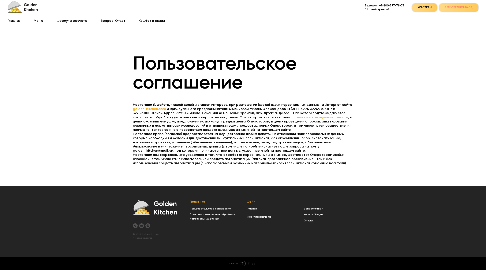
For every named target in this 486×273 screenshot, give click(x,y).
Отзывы (309, 220)
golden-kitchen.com (149, 109)
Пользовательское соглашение (210, 208)
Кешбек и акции (152, 21)
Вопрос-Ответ (113, 21)
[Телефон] (135, 225)
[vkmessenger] (147, 225)
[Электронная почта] (141, 225)
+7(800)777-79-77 (391, 5)
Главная (14, 21)
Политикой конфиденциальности (320, 117)
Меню (38, 21)
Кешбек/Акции (313, 214)
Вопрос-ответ (313, 208)
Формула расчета (72, 21)
